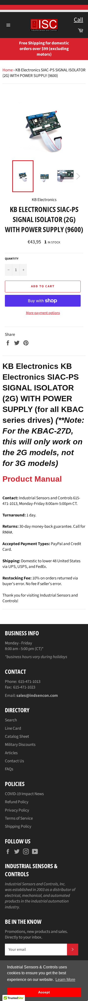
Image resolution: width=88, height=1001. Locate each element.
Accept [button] (44, 992)
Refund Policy (16, 802)
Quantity (11, 259)
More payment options (43, 313)
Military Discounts (20, 745)
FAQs (9, 769)
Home (7, 70)
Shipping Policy (18, 826)
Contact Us (14, 761)
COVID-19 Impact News (24, 794)
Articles (11, 753)
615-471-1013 (29, 682)
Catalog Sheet (17, 736)
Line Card (13, 728)
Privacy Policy (17, 810)
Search (11, 720)
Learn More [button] (65, 979)
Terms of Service (19, 818)
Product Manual (32, 479)
